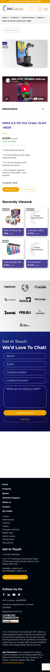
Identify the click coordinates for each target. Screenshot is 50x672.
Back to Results (11, 30)
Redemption (8, 520)
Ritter (5, 47)
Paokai (5, 241)
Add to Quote (11, 189)
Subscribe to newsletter (15, 577)
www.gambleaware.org (13, 662)
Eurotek (6, 209)
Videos (5, 526)
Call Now (25, 419)
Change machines (10, 529)
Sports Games (8, 536)
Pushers (6, 523)
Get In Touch (28, 189)
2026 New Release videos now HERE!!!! (25, 1)
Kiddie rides (7, 533)
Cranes (5, 516)
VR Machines (8, 539)
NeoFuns (30, 209)
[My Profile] (24, 9)
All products (7, 543)
